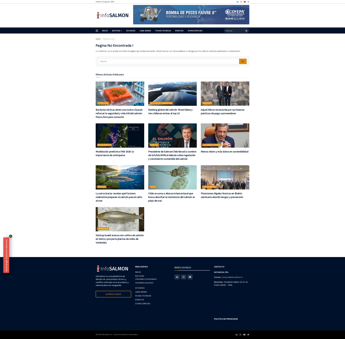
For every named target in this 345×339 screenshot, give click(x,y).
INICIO (105, 30)
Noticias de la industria (161, 103)
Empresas (207, 103)
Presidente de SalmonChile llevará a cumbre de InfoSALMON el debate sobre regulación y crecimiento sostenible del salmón (172, 155)
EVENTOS (179, 30)
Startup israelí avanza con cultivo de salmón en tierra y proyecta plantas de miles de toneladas (120, 238)
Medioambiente (104, 145)
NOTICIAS (116, 30)
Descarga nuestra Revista (6, 255)
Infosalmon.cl (107, 334)
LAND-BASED (145, 30)
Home (98, 39)
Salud (153, 187)
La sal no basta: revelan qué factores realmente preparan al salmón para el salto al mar (119, 197)
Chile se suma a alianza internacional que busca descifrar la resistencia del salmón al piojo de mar (171, 197)
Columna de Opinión (212, 145)
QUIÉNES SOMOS (113, 294)
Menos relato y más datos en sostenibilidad (224, 151)
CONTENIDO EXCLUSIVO (144, 283)
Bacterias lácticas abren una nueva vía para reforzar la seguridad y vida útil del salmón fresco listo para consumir (119, 113)
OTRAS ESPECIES (195, 30)
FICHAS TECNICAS (163, 30)
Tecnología (103, 103)
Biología (102, 187)
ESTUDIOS (130, 30)
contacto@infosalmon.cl (232, 277)
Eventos (154, 145)
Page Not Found (109, 39)
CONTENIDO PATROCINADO (146, 279)
